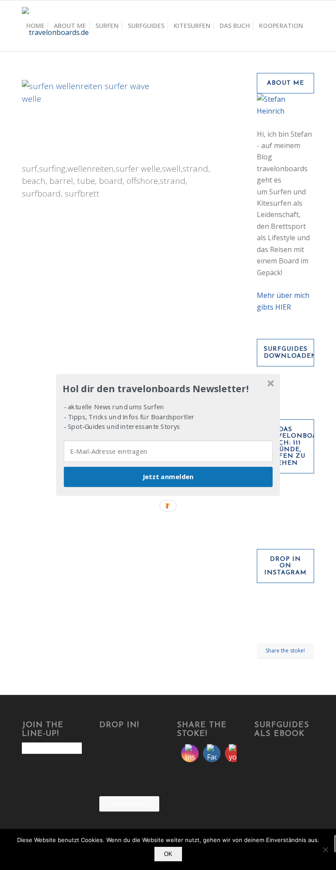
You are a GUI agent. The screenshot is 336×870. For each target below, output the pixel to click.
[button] (167, 389)
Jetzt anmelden (168, 477)
